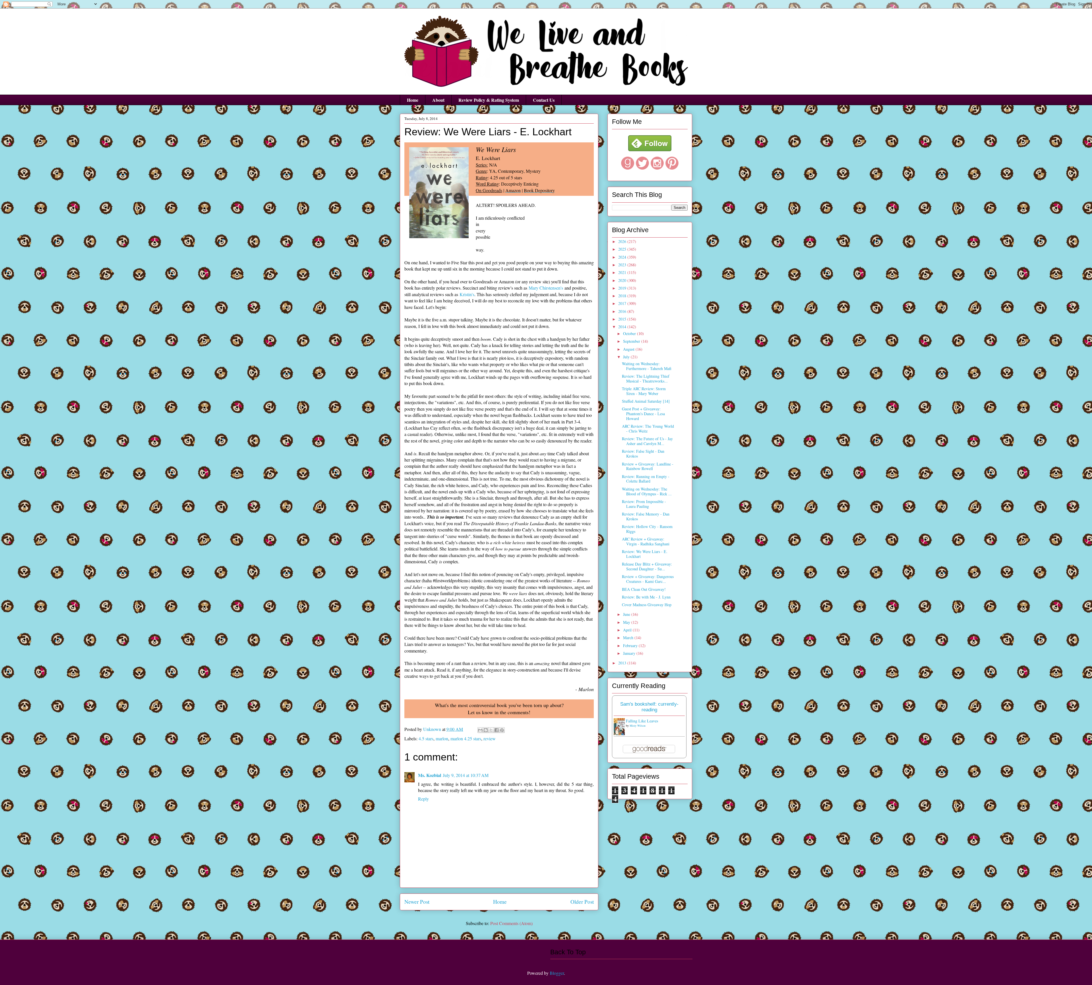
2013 (622, 663)
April (628, 630)
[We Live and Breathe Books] (649, 149)
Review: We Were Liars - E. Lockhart (644, 554)
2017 (622, 303)
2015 (622, 319)
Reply (423, 799)
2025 (622, 249)
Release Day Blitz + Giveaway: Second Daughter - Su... (647, 566)
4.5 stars (426, 738)
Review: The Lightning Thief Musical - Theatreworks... (645, 378)
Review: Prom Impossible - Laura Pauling (644, 504)
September (632, 341)
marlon (442, 738)
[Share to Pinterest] (502, 730)
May (627, 622)
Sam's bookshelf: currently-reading (649, 706)
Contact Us (544, 100)
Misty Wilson (638, 726)
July (627, 356)
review (489, 738)
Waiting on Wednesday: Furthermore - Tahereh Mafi (646, 366)
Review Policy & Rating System (488, 100)
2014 (622, 326)
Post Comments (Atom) (511, 923)
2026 (622, 241)
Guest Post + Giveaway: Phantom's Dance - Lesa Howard (643, 413)
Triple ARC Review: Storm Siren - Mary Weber (644, 391)
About (438, 100)
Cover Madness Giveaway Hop (646, 604)
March (628, 637)
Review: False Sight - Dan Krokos (643, 453)
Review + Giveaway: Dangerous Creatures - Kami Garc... (648, 579)
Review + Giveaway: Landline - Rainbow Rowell (647, 466)
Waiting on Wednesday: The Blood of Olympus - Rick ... (647, 491)
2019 (622, 288)
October (630, 333)
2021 (622, 272)
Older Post (582, 901)
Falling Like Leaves (642, 721)
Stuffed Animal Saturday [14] (646, 401)
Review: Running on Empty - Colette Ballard (645, 479)
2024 (622, 257)
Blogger (557, 973)
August (629, 349)
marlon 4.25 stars (465, 738)
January (629, 653)
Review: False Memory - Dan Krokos (645, 516)
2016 (622, 311)
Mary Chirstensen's (546, 288)
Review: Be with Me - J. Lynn (646, 597)
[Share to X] (491, 730)
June (627, 614)
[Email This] (480, 730)
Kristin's (467, 294)
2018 (622, 295)
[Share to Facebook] (496, 730)
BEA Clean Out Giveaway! (644, 589)
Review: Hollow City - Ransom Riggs (647, 529)
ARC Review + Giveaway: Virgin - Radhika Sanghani (645, 541)
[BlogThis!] (486, 730)
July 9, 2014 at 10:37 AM (466, 775)
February (631, 645)
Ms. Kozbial (429, 775)
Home (412, 100)
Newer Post (416, 901)
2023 (622, 264)
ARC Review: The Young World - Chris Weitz (648, 428)
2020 (622, 280)
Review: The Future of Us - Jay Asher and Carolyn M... (647, 441)
